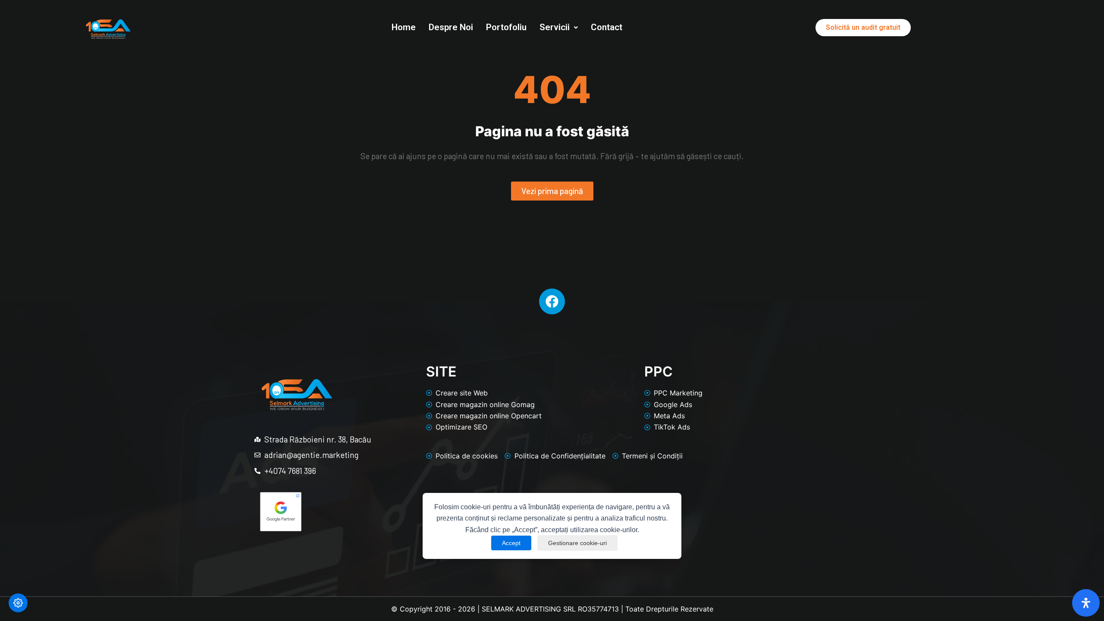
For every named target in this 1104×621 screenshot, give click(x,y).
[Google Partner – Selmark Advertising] (281, 512)
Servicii (554, 27)
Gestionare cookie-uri (577, 542)
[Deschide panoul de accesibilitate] (1086, 603)
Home (404, 27)
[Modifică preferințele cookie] (18, 602)
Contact (606, 27)
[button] (558, 27)
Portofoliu (506, 27)
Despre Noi (451, 27)
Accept (511, 542)
